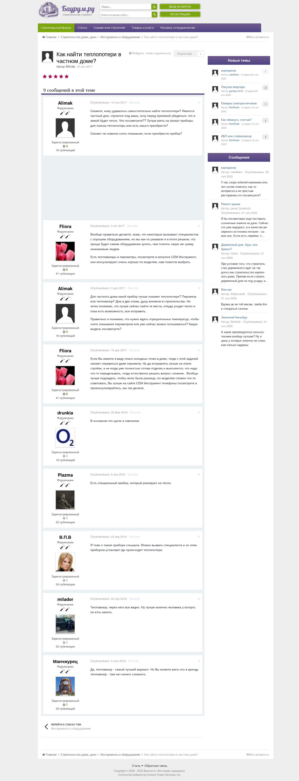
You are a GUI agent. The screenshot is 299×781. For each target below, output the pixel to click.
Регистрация (180, 14)
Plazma (65, 475)
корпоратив (228, 70)
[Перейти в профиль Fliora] (65, 251)
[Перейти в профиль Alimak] (47, 57)
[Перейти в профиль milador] (65, 624)
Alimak (70, 66)
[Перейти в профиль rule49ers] (215, 72)
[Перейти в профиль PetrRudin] (215, 105)
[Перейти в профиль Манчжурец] (65, 686)
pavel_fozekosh (241, 208)
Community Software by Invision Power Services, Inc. (149, 774)
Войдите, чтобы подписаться (151, 53)
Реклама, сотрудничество (177, 28)
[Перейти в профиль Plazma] (65, 500)
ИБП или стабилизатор (236, 136)
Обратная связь (155, 765)
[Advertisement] (122, 189)
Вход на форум (180, 6)
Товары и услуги (143, 28)
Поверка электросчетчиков (239, 103)
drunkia (65, 412)
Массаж (226, 289)
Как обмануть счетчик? (236, 120)
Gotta (234, 253)
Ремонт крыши (230, 204)
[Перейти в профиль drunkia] (65, 438)
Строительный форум (56, 28)
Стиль (136, 765)
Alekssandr (238, 294)
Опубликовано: (108, 102)
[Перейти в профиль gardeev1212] (215, 89)
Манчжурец (65, 661)
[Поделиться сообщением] (199, 102)
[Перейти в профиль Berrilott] (215, 319)
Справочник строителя (109, 28)
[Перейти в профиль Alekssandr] (215, 291)
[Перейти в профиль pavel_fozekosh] (215, 206)
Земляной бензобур (234, 317)
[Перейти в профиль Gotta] (215, 246)
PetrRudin (234, 107)
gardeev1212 (236, 91)
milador (65, 599)
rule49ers (234, 74)
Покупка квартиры (233, 87)
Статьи (82, 28)
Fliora (65, 226)
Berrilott (236, 321)
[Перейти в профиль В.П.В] (65, 562)
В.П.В (65, 537)
